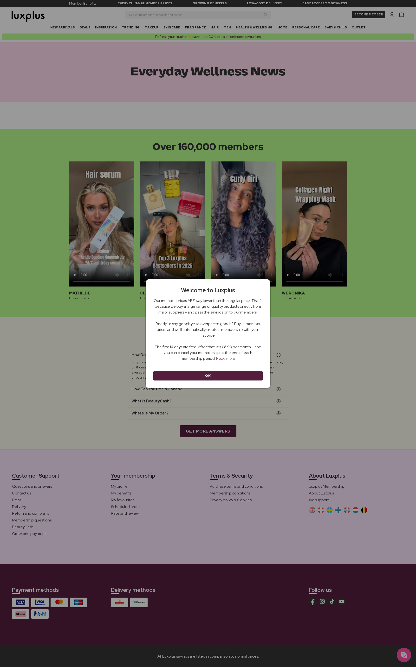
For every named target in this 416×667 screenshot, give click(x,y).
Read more (225, 358)
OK (208, 376)
